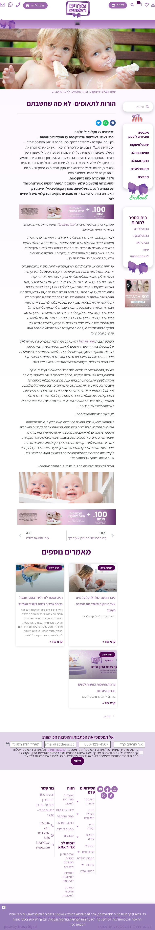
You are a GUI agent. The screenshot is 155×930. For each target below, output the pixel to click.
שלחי (77, 761)
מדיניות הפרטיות (79, 919)
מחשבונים (88, 852)
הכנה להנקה (141, 236)
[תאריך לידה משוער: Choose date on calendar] (7, 744)
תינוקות (95, 91)
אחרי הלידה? (86, 341)
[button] (132, 4)
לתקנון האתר (56, 750)
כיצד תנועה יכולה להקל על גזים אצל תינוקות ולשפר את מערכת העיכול (95, 603)
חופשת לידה (90, 837)
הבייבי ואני (142, 242)
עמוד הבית (109, 91)
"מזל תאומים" (67, 224)
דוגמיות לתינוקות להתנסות (68, 877)
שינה (146, 249)
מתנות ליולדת (140, 169)
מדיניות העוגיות (58, 919)
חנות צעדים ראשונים (89, 814)
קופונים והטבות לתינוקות (68, 891)
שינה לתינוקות (139, 144)
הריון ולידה (90, 826)
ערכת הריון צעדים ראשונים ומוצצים (67, 860)
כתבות (90, 865)
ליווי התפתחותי (139, 256)
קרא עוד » (108, 641)
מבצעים (143, 177)
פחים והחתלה (140, 152)
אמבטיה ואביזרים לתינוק (138, 134)
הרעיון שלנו (87, 871)
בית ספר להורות (89, 801)
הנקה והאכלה (140, 160)
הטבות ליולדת (85, 858)
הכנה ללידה (141, 229)
